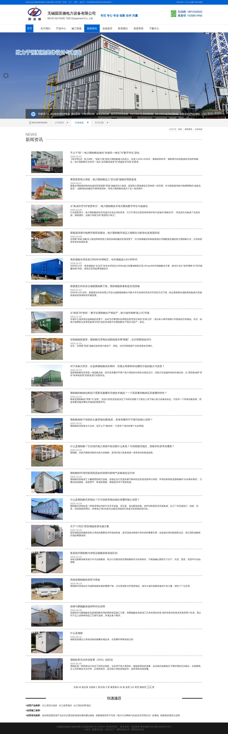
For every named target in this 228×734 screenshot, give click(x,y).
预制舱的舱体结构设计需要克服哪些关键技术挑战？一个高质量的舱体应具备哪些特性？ (118, 393)
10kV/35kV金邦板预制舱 (161, 114)
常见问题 (99, 122)
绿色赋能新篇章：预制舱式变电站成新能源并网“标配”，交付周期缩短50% (110, 339)
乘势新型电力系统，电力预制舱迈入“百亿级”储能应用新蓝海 (103, 179)
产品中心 (61, 28)
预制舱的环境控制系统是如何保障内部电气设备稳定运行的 (102, 473)
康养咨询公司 (123, 729)
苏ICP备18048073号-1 (161, 726)
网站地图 (198, 2)
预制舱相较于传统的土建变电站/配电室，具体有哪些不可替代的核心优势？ (111, 419)
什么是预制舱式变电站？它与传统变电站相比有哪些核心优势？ (105, 499)
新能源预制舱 (96, 114)
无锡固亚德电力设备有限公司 (71, 13)
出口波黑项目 (65, 705)
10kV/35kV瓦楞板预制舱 (136, 114)
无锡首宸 (135, 726)
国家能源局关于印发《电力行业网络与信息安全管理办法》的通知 (127, 715)
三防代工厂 (109, 729)
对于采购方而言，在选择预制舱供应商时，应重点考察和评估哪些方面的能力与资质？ (117, 366)
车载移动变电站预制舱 (185, 114)
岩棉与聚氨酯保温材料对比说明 (87, 606)
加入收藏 (189, 2)
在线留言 (107, 28)
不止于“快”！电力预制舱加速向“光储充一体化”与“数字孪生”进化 (104, 152)
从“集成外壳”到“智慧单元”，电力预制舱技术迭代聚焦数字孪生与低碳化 (109, 206)
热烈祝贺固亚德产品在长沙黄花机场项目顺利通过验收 (68, 715)
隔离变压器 (97, 729)
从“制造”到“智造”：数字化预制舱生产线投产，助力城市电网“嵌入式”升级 (109, 313)
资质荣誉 (138, 28)
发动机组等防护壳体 (54, 114)
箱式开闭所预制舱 (113, 114)
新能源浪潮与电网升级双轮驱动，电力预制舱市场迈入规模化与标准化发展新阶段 (115, 232)
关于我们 (45, 28)
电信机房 (70, 114)
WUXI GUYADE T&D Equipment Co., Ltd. (70, 18)
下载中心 (154, 28)
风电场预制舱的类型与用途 (85, 579)
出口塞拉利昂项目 (82, 705)
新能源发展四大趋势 (170, 715)
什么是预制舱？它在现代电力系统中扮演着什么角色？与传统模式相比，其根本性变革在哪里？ (122, 446)
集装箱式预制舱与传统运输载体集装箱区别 (93, 553)
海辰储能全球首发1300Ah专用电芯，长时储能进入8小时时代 (103, 259)
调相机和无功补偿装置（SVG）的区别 (91, 659)
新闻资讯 (92, 28)
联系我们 (123, 28)
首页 (29, 28)
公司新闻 (59, 122)
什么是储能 (76, 633)
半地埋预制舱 (82, 114)
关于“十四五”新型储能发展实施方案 (89, 526)
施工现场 (76, 28)
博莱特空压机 (137, 729)
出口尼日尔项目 (49, 705)
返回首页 (180, 2)
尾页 (137, 687)
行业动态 (79, 122)
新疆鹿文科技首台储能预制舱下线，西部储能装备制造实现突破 (105, 286)
